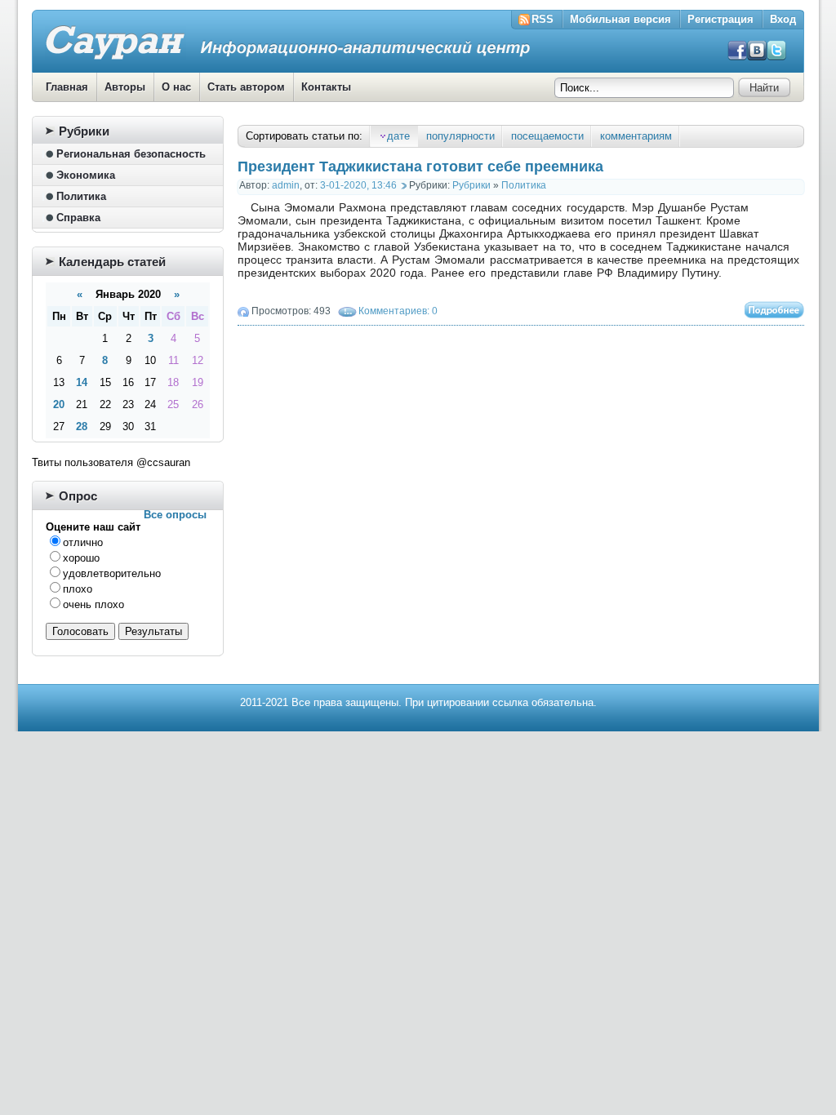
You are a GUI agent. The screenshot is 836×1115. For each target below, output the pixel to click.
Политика (523, 185)
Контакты (326, 87)
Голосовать (80, 631)
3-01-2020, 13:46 (358, 185)
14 (81, 382)
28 (81, 426)
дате (398, 136)
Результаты (153, 631)
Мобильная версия (620, 19)
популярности (460, 136)
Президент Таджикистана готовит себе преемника (420, 166)
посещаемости (547, 136)
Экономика (85, 175)
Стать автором (246, 87)
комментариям (636, 136)
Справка (78, 217)
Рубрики (471, 185)
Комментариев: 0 (398, 311)
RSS (542, 19)
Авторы (124, 87)
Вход (783, 19)
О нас (176, 87)
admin (286, 185)
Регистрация (720, 19)
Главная (67, 87)
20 (58, 404)
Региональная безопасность (131, 154)
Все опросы (175, 515)
